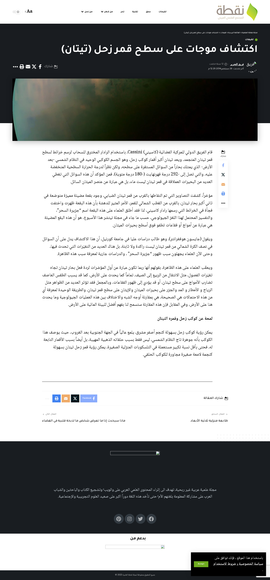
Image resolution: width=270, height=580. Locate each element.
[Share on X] (34, 67)
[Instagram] (130, 519)
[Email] (28, 67)
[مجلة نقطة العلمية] (237, 12)
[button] (201, 564)
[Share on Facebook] (40, 67)
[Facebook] (151, 519)
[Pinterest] (119, 519)
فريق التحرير (237, 64)
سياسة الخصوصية (250, 564)
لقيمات (249, 39)
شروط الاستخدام (224, 564)
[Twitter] (140, 519)
